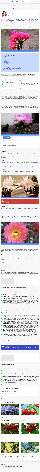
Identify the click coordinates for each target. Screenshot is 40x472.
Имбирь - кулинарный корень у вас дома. (10, 393)
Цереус (5, 58)
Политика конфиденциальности (6, 466)
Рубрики (17, 1)
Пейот (5, 64)
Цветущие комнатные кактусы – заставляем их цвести (13, 68)
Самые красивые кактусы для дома (9, 55)
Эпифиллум (6, 63)
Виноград (5, 454)
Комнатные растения (5, 5)
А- (37, 5)
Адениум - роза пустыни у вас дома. (9, 391)
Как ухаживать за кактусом (7, 69)
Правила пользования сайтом (17, 466)
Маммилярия (6, 56)
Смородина (5, 435)
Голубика (24, 454)
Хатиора (5, 61)
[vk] (8, 15)
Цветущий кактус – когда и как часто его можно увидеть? (12, 67)
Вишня (24, 417)
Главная (12, 1)
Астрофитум (6, 57)
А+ (38, 5)
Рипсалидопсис (7, 62)
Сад (4, 417)
